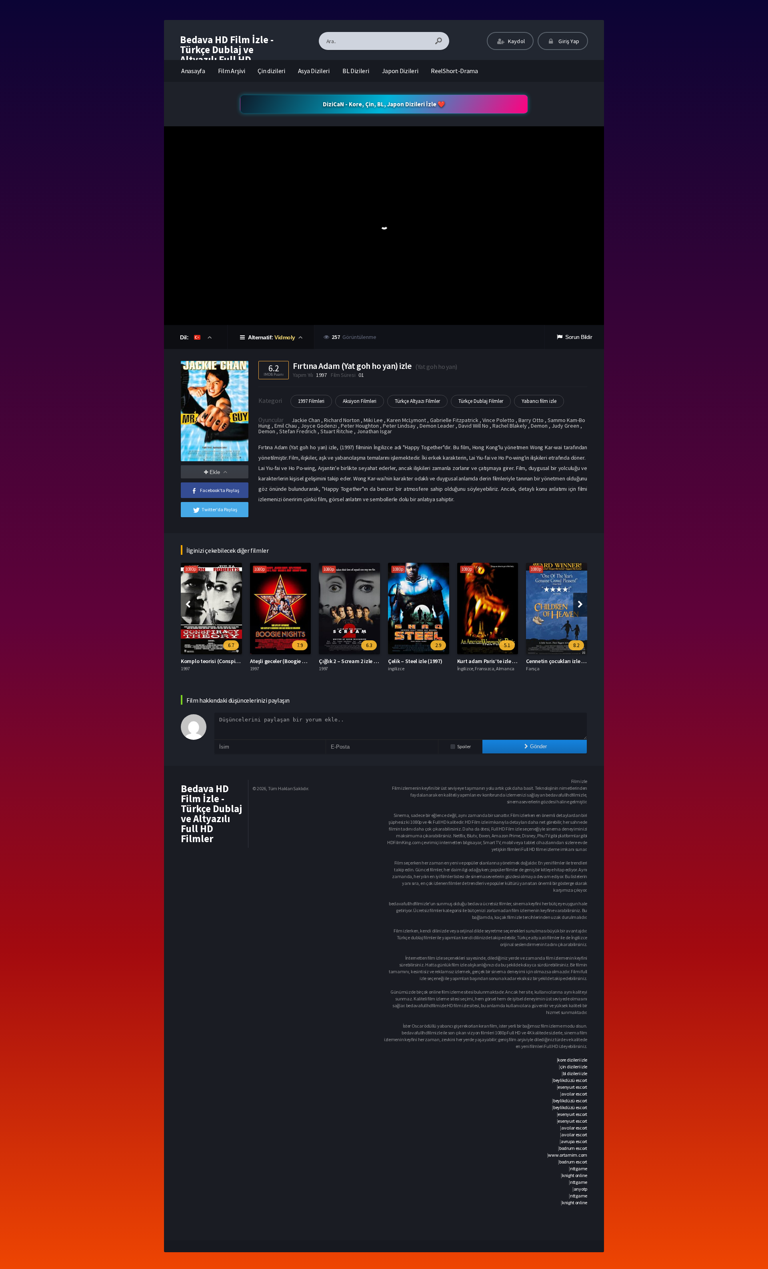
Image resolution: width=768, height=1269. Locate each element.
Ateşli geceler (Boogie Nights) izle (290, 661)
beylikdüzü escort (570, 1080)
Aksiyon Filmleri (359, 401)
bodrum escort (573, 1148)
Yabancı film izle (539, 401)
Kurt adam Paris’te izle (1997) (492, 661)
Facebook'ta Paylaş (219, 490)
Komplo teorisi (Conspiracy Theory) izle (228, 661)
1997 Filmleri (311, 401)
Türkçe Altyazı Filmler (417, 401)
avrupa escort (574, 1141)
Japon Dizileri (400, 71)
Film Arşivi (231, 71)
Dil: (185, 337)
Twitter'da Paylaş (219, 509)
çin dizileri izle (573, 1067)
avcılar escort (574, 1094)
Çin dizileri (271, 71)
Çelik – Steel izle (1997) (415, 661)
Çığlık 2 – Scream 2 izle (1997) (353, 661)
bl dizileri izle (575, 1073)
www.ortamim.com (567, 1155)
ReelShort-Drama (454, 71)
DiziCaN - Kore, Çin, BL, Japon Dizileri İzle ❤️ (384, 104)
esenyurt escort (572, 1087)
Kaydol (516, 41)
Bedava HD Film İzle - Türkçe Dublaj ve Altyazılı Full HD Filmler (227, 54)
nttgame (578, 1168)
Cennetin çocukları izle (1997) (561, 661)
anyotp (580, 1189)
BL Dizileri (355, 71)
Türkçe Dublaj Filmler (480, 401)
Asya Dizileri (314, 71)
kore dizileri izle (572, 1060)
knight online (574, 1175)
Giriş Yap (568, 41)
